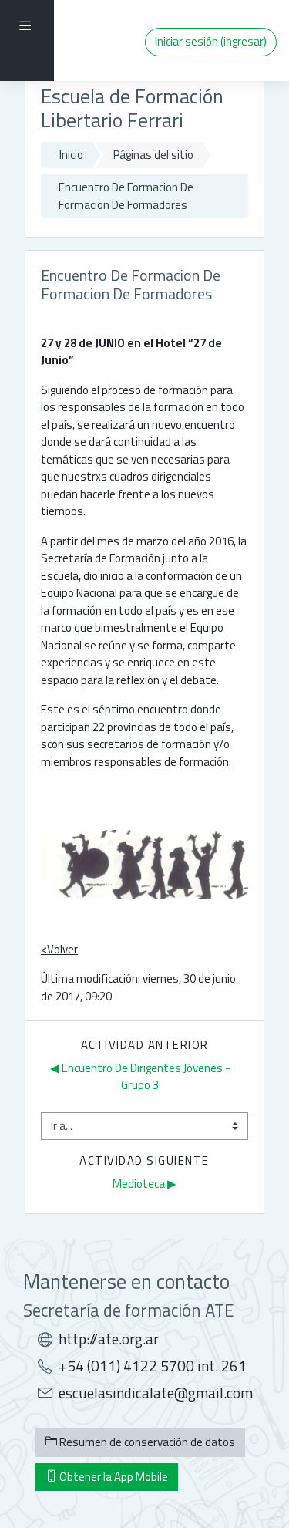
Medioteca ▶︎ (144, 1183)
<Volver (59, 949)
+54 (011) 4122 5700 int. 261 (153, 1366)
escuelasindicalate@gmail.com (156, 1393)
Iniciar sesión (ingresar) (211, 41)
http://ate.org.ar (109, 1339)
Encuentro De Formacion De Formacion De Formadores (126, 196)
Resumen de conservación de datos (146, 1442)
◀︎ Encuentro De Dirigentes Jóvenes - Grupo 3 (141, 1077)
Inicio (71, 155)
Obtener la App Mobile (112, 1477)
